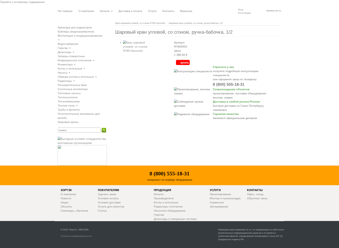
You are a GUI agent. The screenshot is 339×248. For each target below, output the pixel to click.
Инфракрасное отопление (75, 60)
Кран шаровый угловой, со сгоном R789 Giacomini (140, 23)
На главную (65, 11)
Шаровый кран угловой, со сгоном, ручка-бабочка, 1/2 (196, 23)
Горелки (63, 48)
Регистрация (244, 13)
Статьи (102, 210)
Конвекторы (66, 64)
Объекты (66, 206)
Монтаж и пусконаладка (225, 198)
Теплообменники (69, 101)
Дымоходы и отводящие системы (175, 218)
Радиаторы (65, 80)
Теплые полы (67, 105)
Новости (66, 198)
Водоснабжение (68, 43)
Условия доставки (109, 202)
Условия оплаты (108, 198)
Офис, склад (255, 194)
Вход (240, 9)
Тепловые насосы (69, 93)
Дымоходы (65, 52)
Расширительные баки (72, 85)
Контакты (168, 11)
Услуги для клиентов (111, 206)
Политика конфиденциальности (76, 236)
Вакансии (186, 11)
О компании (86, 11)
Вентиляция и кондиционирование (80, 35)
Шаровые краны (68, 122)
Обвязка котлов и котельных (76, 76)
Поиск (104, 130)
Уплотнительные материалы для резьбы (79, 115)
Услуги (152, 11)
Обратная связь (257, 198)
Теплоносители (67, 97)
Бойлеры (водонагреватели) (76, 31)
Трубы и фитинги (69, 109)
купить (184, 62)
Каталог (105, 11)
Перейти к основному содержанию (22, 2)
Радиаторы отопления (168, 206)
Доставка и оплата (130, 11)
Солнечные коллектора (73, 89)
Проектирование (220, 194)
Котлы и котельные (70, 68)
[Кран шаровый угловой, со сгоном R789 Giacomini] (138, 60)
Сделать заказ (107, 194)
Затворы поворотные (71, 56)
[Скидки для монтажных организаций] (83, 140)
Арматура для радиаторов (75, 27)
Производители (164, 198)
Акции (64, 202)
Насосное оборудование (170, 210)
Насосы (63, 72)
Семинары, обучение (74, 210)
